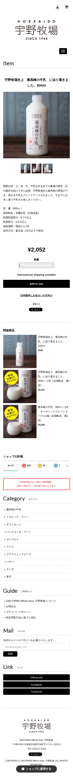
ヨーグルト (12, 539)
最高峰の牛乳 (13, 509)
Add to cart (36, 283)
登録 (10, 653)
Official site (36, 677)
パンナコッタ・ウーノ (18, 531)
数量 (36, 259)
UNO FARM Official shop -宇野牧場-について (31, 600)
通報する (36, 304)
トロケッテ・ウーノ (17, 516)
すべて (11, 465)
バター (10, 561)
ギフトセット (13, 524)
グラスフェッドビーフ (18, 554)
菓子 (8, 576)
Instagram (36, 684)
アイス (10, 546)
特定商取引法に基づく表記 (21, 617)
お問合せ (11, 606)
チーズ (10, 569)
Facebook (36, 691)
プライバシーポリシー (18, 611)
